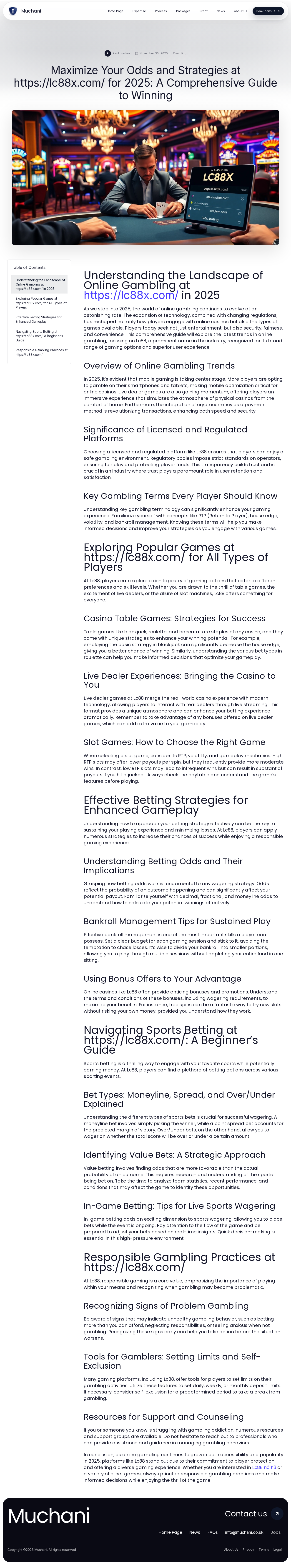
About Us (231, 1549)
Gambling (179, 53)
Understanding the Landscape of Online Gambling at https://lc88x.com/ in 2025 (40, 284)
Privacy (248, 1549)
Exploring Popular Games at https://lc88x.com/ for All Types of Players (41, 302)
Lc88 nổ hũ (264, 1467)
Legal (277, 1549)
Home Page (170, 1532)
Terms (264, 1549)
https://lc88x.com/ (131, 295)
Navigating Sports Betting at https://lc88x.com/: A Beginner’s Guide (39, 336)
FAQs (213, 1532)
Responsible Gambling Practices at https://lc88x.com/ (42, 352)
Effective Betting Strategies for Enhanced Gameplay (39, 319)
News (194, 1532)
